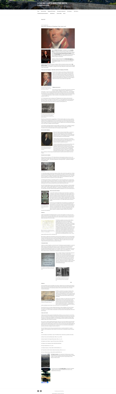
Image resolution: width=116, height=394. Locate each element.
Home (38, 11)
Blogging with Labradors (51, 11)
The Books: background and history (42, 13)
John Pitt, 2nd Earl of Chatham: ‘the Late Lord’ (53, 26)
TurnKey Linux (62, 393)
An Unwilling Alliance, (62, 368)
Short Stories (76, 11)
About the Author (43, 11)
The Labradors (69, 11)
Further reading (59, 13)
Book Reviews (52, 13)
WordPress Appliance (54, 393)
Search (64, 13)
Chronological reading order (61, 11)
